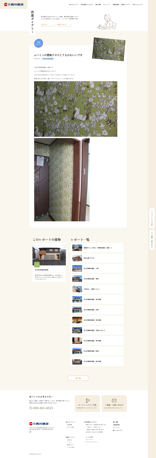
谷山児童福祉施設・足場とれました (94, 330)
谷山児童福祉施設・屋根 (91, 279)
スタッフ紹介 (70, 427)
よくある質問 (89, 437)
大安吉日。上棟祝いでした (92, 289)
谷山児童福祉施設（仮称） (92, 351)
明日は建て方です (89, 258)
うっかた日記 (70, 447)
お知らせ (69, 440)
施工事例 (98, 4)
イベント (69, 442)
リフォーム (106, 4)
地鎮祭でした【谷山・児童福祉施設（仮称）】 (98, 248)
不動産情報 (115, 4)
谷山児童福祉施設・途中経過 (92, 299)
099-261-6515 (43, 407)
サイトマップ (89, 439)
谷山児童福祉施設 (48, 58)
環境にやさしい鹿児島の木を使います (96, 424)
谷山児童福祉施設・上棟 (91, 268)
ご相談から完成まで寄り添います (95, 429)
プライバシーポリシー (92, 442)
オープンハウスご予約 (152, 219)
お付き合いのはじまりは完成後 (94, 432)
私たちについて (74, 4)
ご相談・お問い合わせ (152, 241)
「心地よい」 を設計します (93, 427)
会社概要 (69, 424)
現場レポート (70, 444)
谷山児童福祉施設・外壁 (91, 310)
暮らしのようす (138, 4)
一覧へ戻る (78, 378)
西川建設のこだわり (87, 4)
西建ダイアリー (126, 4)
